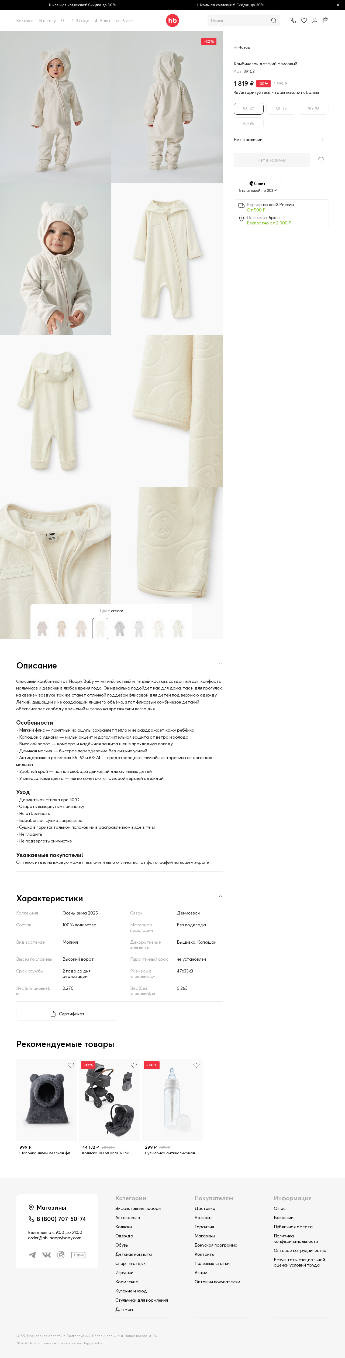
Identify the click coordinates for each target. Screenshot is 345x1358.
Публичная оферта (293, 1226)
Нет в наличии (271, 160)
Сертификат (72, 1013)
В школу (47, 20)
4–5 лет (103, 20)
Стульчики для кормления (141, 1300)
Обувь (121, 1245)
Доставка (205, 1208)
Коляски (123, 1226)
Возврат (203, 1217)
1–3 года (80, 20)
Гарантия (204, 1226)
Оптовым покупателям (217, 1281)
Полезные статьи (212, 1263)
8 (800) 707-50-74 (61, 1218)
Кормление (126, 1281)
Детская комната (133, 1254)
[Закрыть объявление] (338, 5)
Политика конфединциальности (296, 1238)
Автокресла (127, 1217)
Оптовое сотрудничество (300, 1250)
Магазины (205, 1235)
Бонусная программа (216, 1245)
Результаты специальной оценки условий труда (299, 1262)
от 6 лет (124, 20)
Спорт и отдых (130, 1263)
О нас (279, 1208)
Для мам (124, 1309)
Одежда (124, 1235)
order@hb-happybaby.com (54, 1237)
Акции (201, 1272)
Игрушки (124, 1272)
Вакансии (284, 1217)
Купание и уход (131, 1291)
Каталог (25, 20)
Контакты (205, 1254)
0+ (64, 20)
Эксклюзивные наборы (138, 1208)
